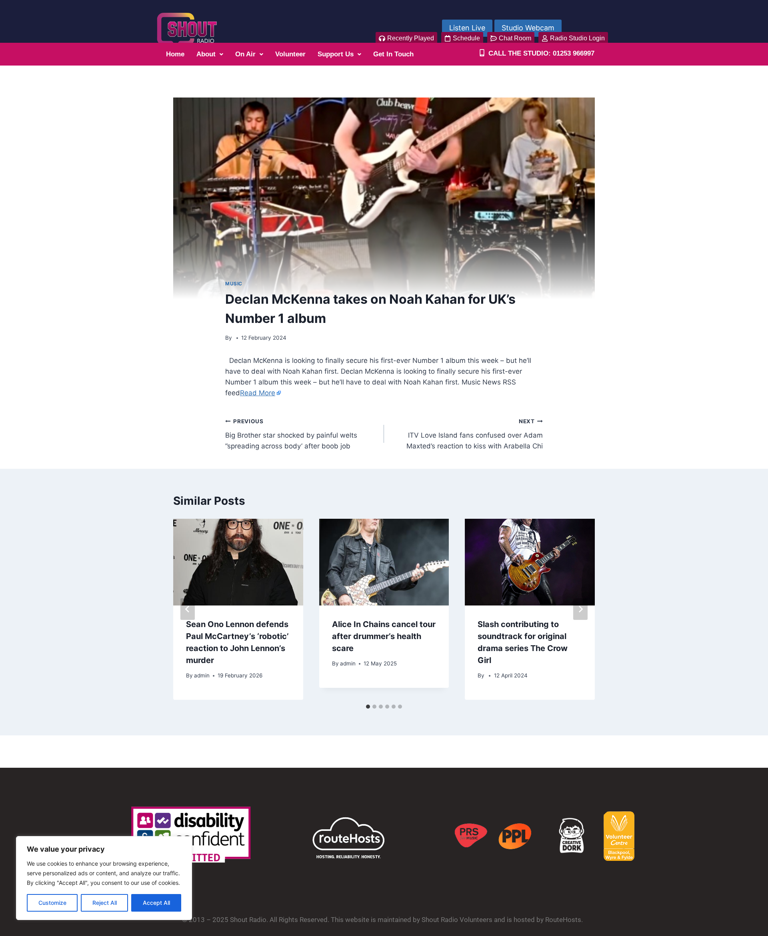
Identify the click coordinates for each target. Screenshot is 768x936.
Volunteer (290, 54)
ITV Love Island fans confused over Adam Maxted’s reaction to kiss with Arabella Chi (474, 434)
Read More (257, 393)
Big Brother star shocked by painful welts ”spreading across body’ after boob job (291, 434)
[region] (104, 878)
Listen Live (467, 28)
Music (233, 284)
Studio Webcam (528, 28)
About (206, 54)
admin (202, 675)
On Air (245, 54)
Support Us (336, 54)
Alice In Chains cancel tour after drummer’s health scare (384, 636)
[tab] (368, 707)
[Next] (580, 609)
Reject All (104, 902)
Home (175, 54)
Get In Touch (393, 54)
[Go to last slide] (187, 609)
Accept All (156, 902)
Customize (52, 902)
